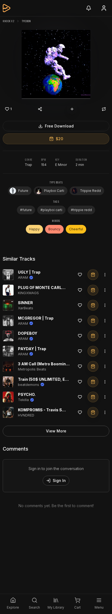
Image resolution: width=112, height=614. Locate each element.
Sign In (59, 480)
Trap (28, 165)
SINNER (25, 302)
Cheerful (76, 229)
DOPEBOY (27, 333)
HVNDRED (26, 415)
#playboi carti (51, 210)
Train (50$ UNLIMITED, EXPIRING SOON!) (57, 379)
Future (23, 191)
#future (26, 210)
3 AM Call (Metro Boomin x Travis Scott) (56, 364)
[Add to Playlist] (72, 109)
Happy (34, 229)
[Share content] (40, 109)
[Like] (79, 274)
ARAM (23, 277)
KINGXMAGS (28, 293)
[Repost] (103, 109)
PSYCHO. (27, 394)
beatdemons (28, 384)
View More (56, 431)
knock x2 (8, 21)
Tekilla (23, 400)
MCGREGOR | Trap (36, 318)
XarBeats (25, 308)
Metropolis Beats (32, 369)
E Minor (61, 165)
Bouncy (54, 229)
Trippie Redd (90, 191)
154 (43, 165)
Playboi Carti (54, 191)
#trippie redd (81, 210)
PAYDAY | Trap (32, 348)
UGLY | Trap (29, 272)
